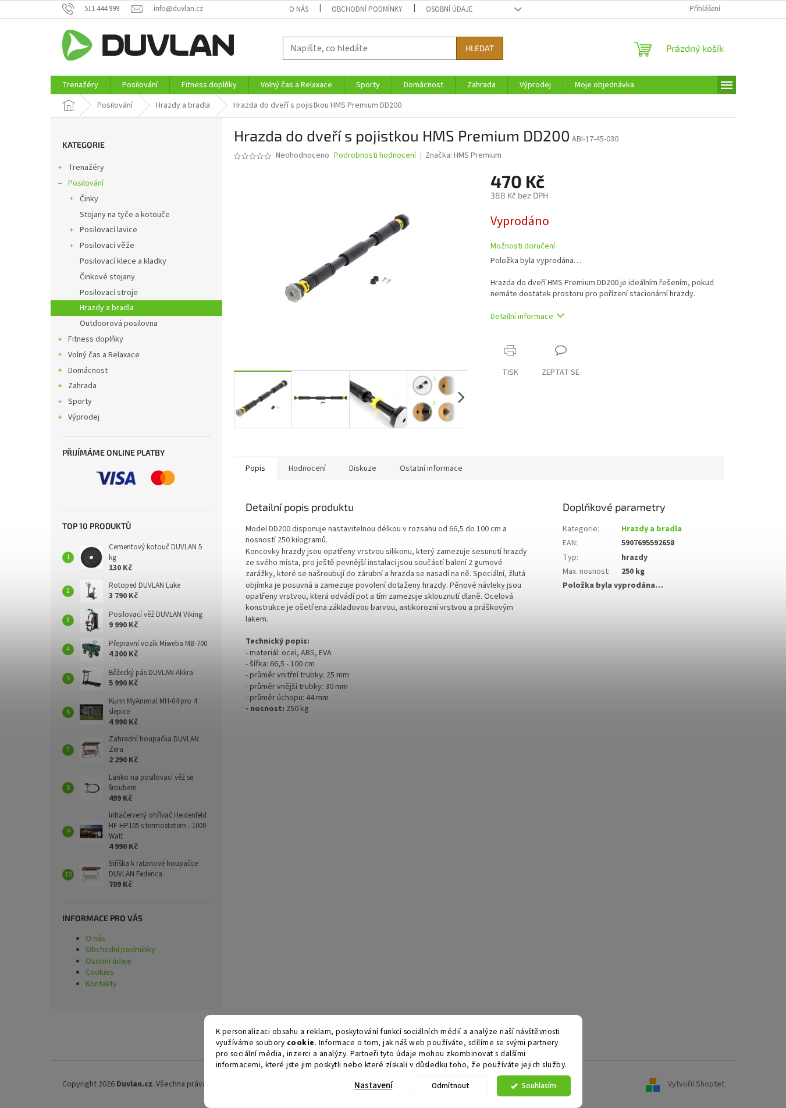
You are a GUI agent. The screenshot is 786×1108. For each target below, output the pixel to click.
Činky (89, 199)
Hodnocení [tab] (307, 468)
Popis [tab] (255, 468)
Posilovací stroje (109, 293)
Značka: (463, 155)
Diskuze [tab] (362, 468)
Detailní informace (521, 316)
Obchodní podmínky (367, 9)
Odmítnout (451, 1085)
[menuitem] (80, 85)
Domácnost (88, 371)
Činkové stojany (107, 277)
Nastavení (373, 1085)
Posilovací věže (107, 245)
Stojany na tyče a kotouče (125, 215)
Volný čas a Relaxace (104, 355)
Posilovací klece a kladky (123, 261)
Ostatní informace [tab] (431, 468)
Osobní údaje (449, 9)
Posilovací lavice (108, 230)
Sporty (80, 401)
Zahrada (82, 386)
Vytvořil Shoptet (696, 1084)
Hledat (479, 48)
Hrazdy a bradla (107, 308)
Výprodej (83, 417)
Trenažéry (86, 167)
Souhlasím (539, 1085)
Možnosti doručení (522, 246)
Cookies (100, 972)
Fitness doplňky (95, 339)
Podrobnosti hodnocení (375, 155)
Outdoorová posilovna (119, 323)
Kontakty (101, 984)
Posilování (86, 183)
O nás (298, 9)
